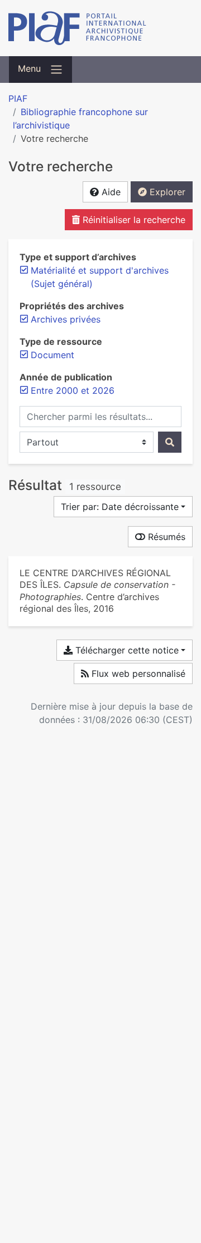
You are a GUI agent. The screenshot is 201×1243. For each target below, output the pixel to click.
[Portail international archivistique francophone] (100, 28)
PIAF (17, 98)
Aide (110, 191)
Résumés (165, 536)
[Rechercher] (169, 442)
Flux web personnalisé (137, 673)
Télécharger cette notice (126, 650)
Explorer (166, 191)
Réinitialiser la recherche (132, 219)
